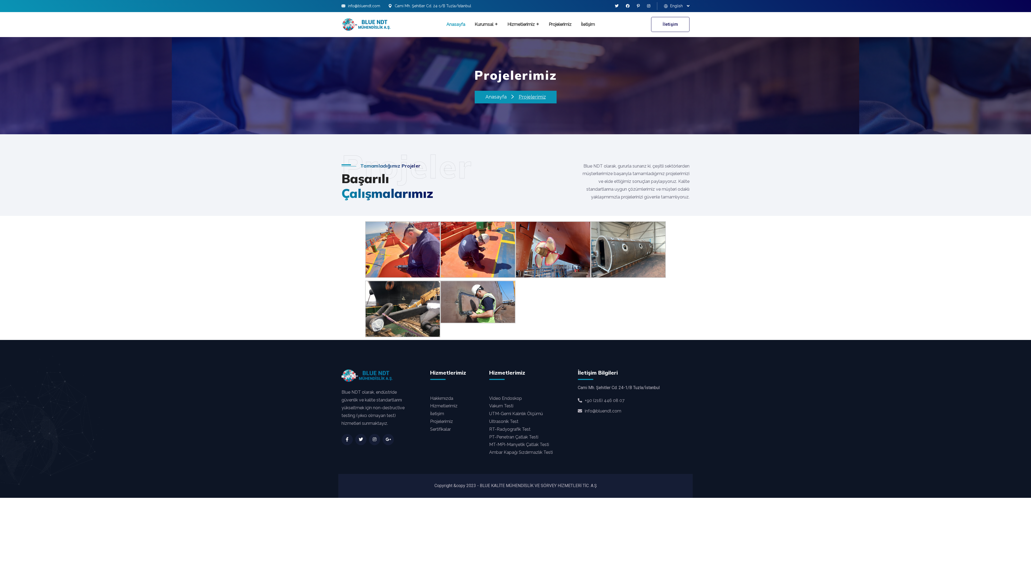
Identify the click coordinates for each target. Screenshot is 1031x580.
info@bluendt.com (364, 6)
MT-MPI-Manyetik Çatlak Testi (519, 444)
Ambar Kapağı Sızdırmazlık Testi (521, 452)
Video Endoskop (505, 398)
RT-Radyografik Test (510, 429)
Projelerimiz (560, 24)
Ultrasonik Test (503, 421)
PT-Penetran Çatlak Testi (513, 437)
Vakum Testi (501, 405)
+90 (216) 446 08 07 (605, 400)
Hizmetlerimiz (521, 24)
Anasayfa (455, 24)
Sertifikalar (440, 429)
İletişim (588, 24)
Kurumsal (484, 24)
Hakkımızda (441, 398)
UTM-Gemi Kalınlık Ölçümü (516, 413)
